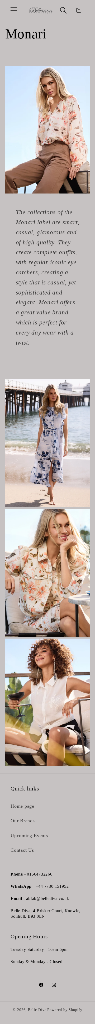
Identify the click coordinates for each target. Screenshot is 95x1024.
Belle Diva (37, 1010)
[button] (13, 10)
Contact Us (22, 850)
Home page (22, 806)
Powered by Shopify (64, 1010)
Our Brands (23, 820)
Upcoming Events (29, 835)
